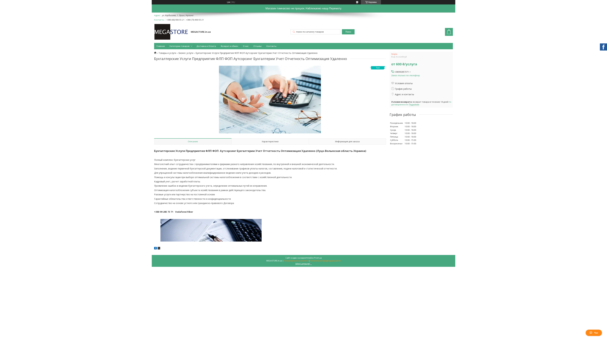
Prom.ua (318, 258)
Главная (160, 46)
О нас (245, 46)
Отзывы (257, 46)
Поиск (348, 32)
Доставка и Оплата (206, 46)
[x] (159, 248)
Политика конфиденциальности (325, 260)
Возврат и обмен (229, 46)
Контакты (271, 46)
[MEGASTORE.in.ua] (171, 32)
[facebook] (155, 248)
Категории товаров (180, 46)
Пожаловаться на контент (296, 260)
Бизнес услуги (185, 53)
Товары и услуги (167, 53)
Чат (596, 333)
